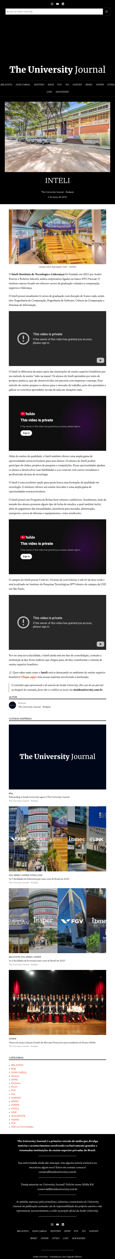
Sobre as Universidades (22, 1127)
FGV (11, 875)
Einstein (15, 1076)
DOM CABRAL (19, 1072)
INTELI (33, 875)
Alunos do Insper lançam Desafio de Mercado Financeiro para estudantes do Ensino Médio (52, 1043)
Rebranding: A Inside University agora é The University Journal (39, 797)
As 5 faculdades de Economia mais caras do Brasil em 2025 (37, 961)
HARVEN (16, 1098)
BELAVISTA (14, 957)
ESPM (14, 1080)
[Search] (106, 12)
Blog (11, 793)
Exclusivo (16, 1083)
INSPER (25, 875)
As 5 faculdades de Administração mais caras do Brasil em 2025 (39, 879)
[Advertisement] (57, 40)
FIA (13, 1094)
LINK (39, 875)
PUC (13, 1123)
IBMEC (17, 875)
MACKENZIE (18, 1116)
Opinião (15, 1120)
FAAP (14, 1087)
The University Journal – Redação (57, 192)
